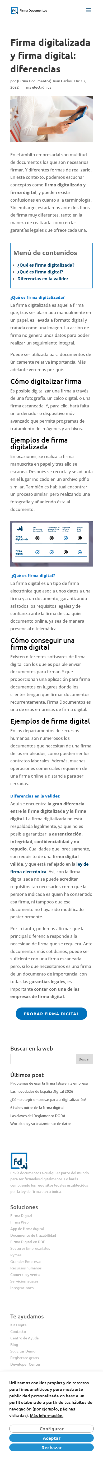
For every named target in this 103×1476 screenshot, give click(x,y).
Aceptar (51, 1438)
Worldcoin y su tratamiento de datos (40, 1123)
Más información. (46, 1415)
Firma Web (19, 1222)
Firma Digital (21, 1215)
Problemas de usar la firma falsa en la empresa (49, 1083)
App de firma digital (27, 1228)
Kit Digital (18, 1324)
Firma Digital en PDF (27, 1241)
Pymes (15, 1254)
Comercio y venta (25, 1274)
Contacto (18, 1331)
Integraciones (22, 1287)
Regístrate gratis (24, 1357)
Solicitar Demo (22, 1351)
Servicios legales (24, 1281)
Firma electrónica (36, 87)
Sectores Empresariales (30, 1248)
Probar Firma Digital (51, 1013)
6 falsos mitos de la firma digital (37, 1107)
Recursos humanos (25, 1267)
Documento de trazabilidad (33, 1235)
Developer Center (25, 1364)
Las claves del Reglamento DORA (37, 1115)
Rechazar (51, 1447)
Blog (14, 1344)
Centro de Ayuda (24, 1337)
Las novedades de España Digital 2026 (41, 1091)
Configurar (52, 1428)
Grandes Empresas (25, 1261)
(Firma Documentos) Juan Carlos (44, 80)
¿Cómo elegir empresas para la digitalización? (48, 1099)
